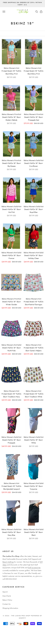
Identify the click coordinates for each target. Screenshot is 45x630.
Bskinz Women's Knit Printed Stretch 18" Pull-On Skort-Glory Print (33, 71)
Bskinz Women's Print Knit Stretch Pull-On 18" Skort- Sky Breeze (11, 163)
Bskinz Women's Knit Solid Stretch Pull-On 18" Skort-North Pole (11, 348)
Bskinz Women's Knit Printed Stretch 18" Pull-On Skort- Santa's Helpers (33, 348)
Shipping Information (10, 608)
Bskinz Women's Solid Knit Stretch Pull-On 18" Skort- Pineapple (11, 440)
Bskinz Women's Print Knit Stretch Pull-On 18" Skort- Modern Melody (11, 117)
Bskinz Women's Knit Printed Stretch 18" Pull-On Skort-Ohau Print (11, 71)
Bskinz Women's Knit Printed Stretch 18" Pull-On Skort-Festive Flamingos (33, 302)
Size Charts (6, 596)
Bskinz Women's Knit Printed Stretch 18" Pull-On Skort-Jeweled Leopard (11, 486)
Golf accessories (34, 567)
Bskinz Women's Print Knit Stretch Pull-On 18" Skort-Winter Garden (11, 302)
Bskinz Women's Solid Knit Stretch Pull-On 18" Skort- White (33, 440)
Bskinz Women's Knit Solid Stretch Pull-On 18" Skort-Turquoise (33, 486)
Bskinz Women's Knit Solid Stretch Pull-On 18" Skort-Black (33, 532)
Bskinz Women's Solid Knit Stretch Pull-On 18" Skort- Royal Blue (33, 209)
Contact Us (6, 604)
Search (5, 592)
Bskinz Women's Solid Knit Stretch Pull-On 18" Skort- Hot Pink (11, 209)
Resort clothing (8, 562)
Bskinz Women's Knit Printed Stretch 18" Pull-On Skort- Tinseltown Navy (11, 394)
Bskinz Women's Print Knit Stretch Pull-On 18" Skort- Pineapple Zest (33, 117)
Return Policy (7, 600)
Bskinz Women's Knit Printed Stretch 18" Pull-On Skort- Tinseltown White (33, 394)
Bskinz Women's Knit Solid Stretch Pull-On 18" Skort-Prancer (11, 255)
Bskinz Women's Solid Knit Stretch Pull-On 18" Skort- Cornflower (33, 163)
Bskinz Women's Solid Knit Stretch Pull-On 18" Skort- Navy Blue (11, 532)
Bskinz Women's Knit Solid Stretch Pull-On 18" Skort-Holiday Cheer (33, 255)
